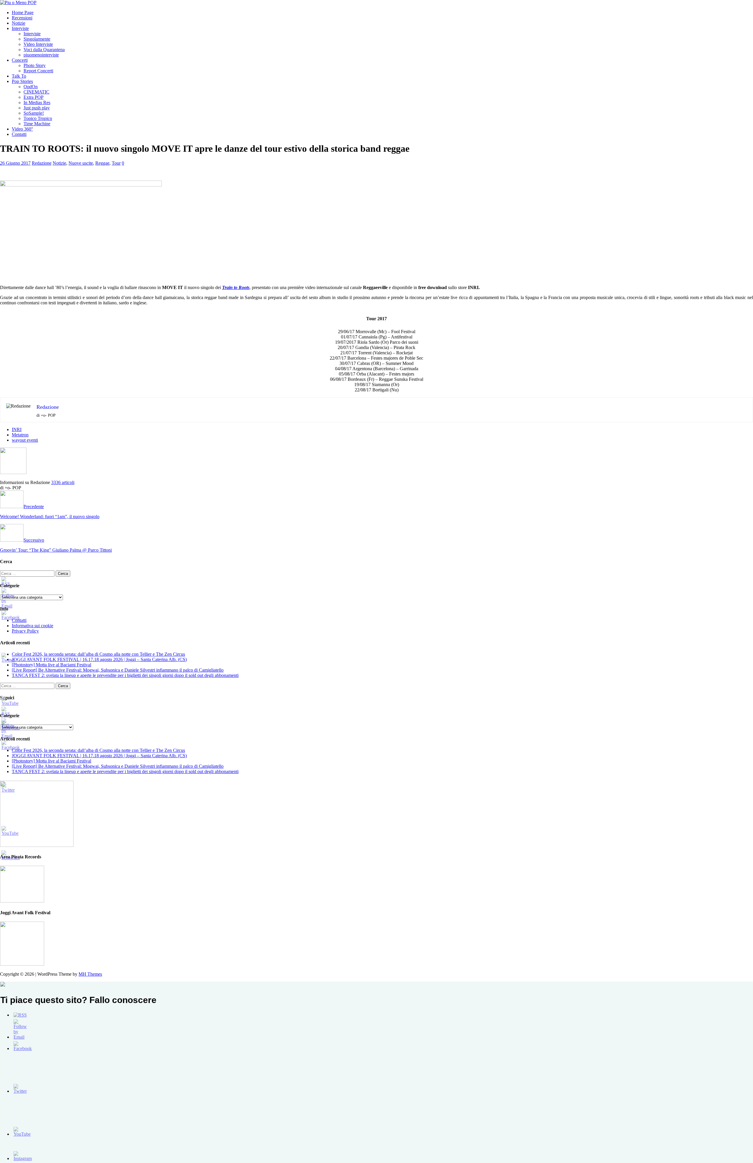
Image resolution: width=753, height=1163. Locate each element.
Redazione (41, 163)
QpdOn (31, 86)
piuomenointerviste (41, 54)
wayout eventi (25, 440)
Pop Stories (22, 81)
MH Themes (90, 974)
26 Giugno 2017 (15, 163)
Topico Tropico (38, 118)
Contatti (19, 134)
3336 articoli (62, 482)
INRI (16, 429)
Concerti (20, 60)
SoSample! (34, 113)
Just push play (37, 107)
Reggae (102, 163)
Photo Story (35, 65)
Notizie (18, 23)
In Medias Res (37, 102)
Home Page (23, 12)
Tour (116, 163)
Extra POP (34, 97)
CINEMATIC (36, 91)
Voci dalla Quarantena (44, 49)
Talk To (19, 76)
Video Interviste (38, 44)
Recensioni (22, 17)
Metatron (20, 434)
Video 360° (22, 128)
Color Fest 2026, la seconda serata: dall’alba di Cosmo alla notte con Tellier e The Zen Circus (98, 654)
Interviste (20, 28)
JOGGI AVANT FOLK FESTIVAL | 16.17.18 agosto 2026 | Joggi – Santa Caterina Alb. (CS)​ (99, 659)
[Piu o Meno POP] (18, 2)
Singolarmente (37, 38)
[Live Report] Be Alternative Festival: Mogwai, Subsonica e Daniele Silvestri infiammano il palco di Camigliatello (118, 670)
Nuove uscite (81, 163)
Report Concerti (38, 70)
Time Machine (37, 123)
